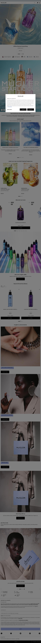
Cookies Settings (9, 109)
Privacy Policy (10, 106)
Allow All (30, 109)
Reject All (23, 109)
